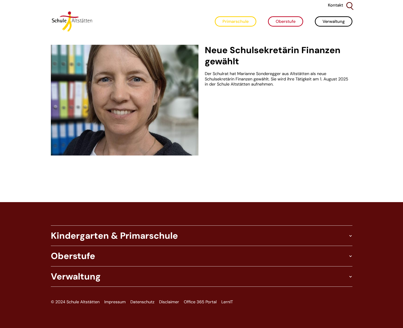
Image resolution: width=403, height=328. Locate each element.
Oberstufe (285, 21)
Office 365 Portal (200, 302)
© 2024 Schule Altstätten (75, 302)
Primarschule (235, 21)
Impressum (115, 302)
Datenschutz (142, 302)
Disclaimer (169, 302)
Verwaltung (334, 21)
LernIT (227, 302)
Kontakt (335, 5)
